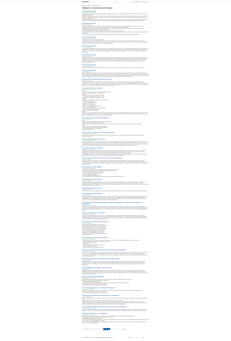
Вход (133, 1)
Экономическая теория (89, 11)
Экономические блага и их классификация (94, 313)
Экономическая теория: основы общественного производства (100, 258)
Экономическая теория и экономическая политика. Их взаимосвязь (102, 158)
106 (99, 329)
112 (119, 329)
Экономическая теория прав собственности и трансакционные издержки (104, 250)
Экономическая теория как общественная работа (97, 79)
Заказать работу (144, 1)
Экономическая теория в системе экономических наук (98, 132)
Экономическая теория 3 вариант (92, 88)
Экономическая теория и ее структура (93, 139)
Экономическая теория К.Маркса (92, 167)
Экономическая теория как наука (92, 179)
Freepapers (90, 337)
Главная (83, 5)
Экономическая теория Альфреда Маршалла (95, 117)
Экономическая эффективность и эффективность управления (100, 295)
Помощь (138, 1)
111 (116, 329)
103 (90, 329)
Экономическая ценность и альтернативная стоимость (98, 287)
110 (114, 329)
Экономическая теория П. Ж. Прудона (93, 213)
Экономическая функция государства (93, 276)
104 (93, 329)
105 (96, 329)
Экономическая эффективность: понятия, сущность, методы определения (104, 306)
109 (111, 329)
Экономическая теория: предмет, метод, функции (97, 267)
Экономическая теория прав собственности (95, 221)
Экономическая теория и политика (92, 148)
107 (102, 329)
